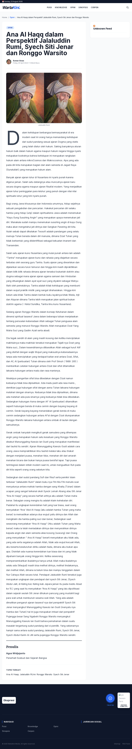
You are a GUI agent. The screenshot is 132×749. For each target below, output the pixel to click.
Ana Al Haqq (12, 674)
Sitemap (117, 744)
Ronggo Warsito (44, 674)
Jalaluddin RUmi (28, 674)
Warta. (11, 7)
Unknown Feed (102, 28)
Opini (73, 7)
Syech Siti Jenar (61, 674)
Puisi (49, 7)
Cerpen (94, 7)
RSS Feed (126, 744)
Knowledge (61, 7)
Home (4, 17)
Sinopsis (83, 7)
